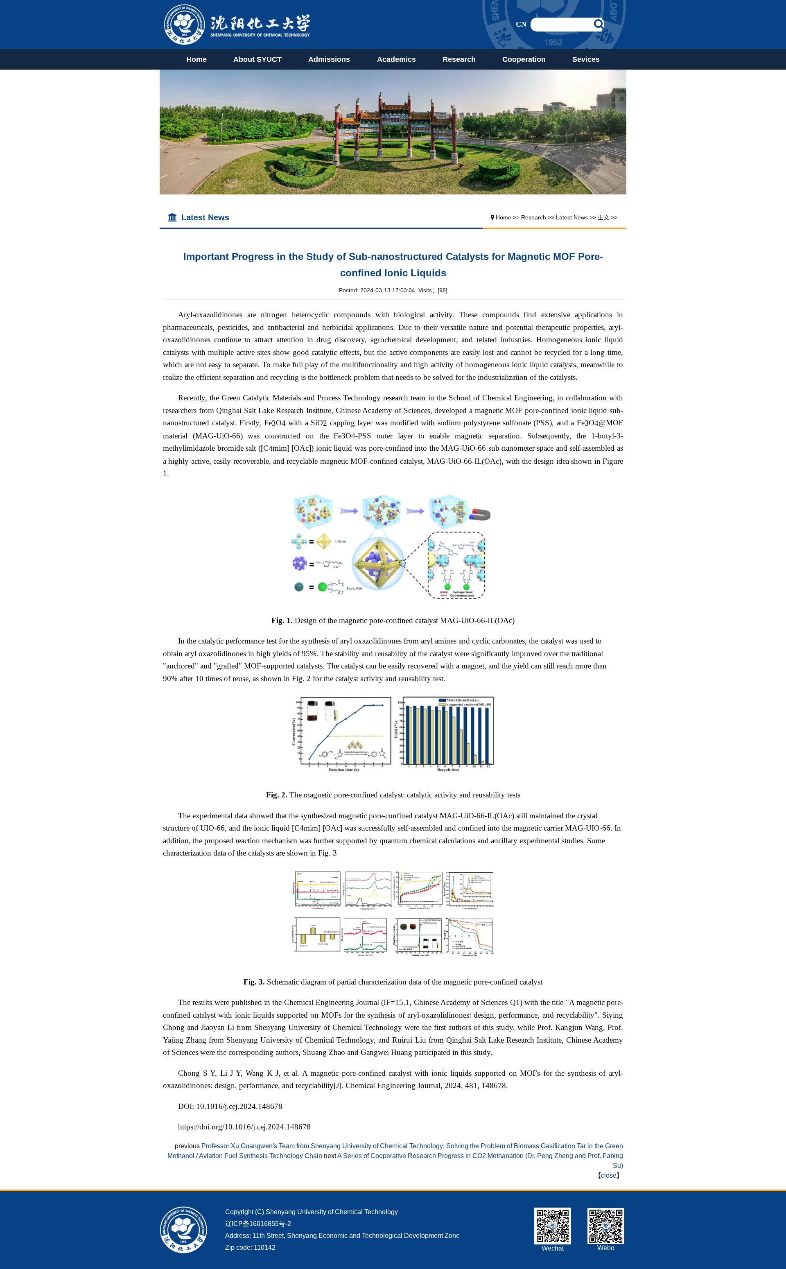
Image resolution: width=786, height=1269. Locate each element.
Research (459, 59)
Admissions (329, 59)
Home (196, 59)
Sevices (586, 59)
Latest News (572, 217)
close (609, 1175)
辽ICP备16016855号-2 (258, 1223)
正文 (603, 217)
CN (521, 24)
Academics (396, 59)
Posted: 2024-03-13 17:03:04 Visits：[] (393, 290)
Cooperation (524, 59)
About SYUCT (257, 59)
